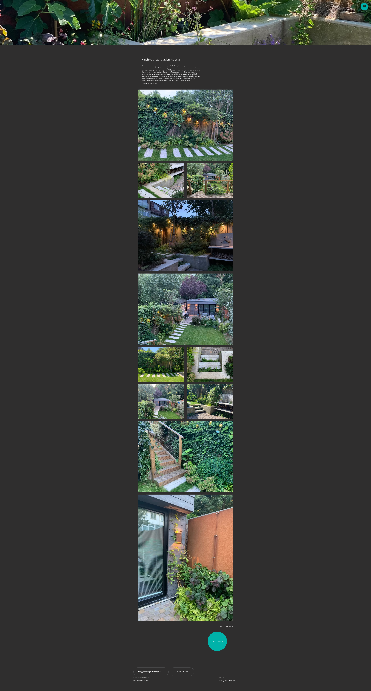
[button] (364, 6)
